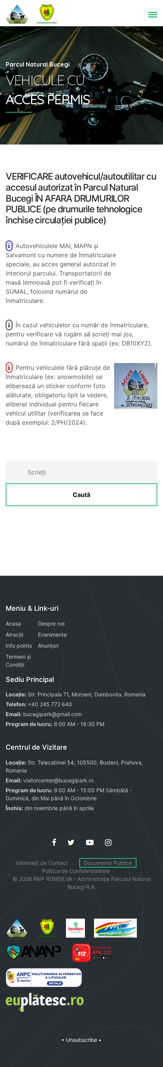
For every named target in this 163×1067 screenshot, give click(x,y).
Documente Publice (108, 863)
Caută (81, 494)
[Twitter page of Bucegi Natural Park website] (71, 842)
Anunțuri (48, 645)
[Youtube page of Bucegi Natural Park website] (90, 842)
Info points (19, 645)
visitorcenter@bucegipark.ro (58, 780)
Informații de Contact (42, 863)
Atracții (14, 634)
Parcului (121, 879)
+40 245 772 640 (50, 704)
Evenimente (52, 634)
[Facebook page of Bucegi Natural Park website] (54, 842)
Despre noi (51, 623)
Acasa (13, 623)
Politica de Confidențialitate (76, 871)
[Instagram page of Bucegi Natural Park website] (108, 842)
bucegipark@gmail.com (52, 714)
